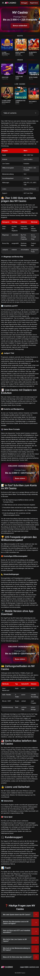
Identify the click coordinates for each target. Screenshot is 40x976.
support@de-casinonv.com (29, 967)
